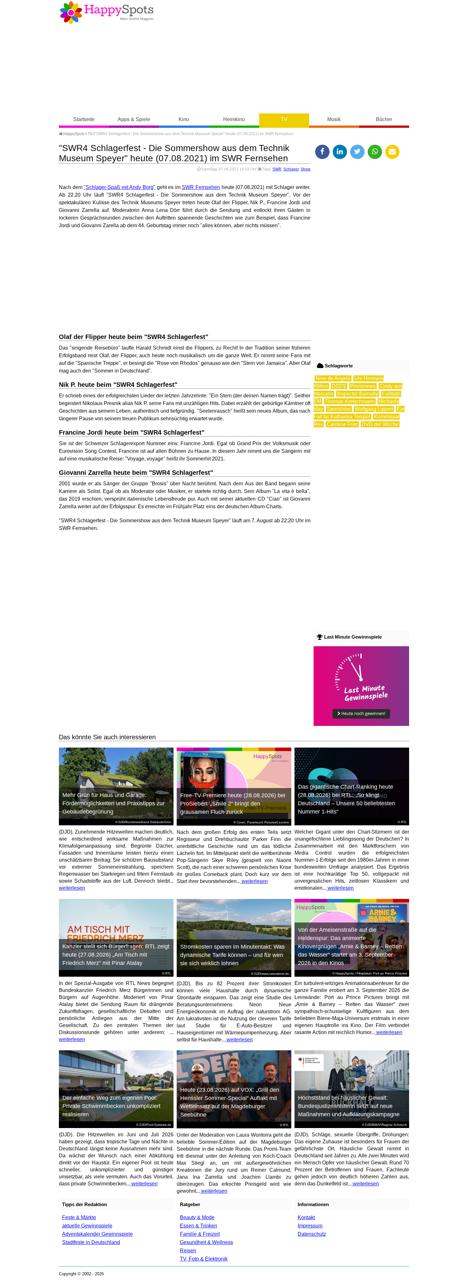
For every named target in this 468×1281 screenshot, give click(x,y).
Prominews (363, 386)
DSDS (339, 386)
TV (284, 119)
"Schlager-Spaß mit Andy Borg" (119, 187)
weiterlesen (72, 888)
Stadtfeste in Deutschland (91, 1242)
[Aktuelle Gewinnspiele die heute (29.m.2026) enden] (361, 724)
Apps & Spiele (134, 119)
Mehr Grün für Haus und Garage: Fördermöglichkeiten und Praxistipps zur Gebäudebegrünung (113, 803)
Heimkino (234, 119)
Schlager (291, 169)
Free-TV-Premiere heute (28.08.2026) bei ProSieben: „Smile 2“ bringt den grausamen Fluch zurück (232, 803)
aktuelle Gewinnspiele (87, 1225)
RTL (404, 822)
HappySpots (73, 134)
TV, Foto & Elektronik (204, 1259)
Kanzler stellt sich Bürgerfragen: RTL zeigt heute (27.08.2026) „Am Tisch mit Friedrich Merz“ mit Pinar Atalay (115, 954)
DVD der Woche (380, 424)
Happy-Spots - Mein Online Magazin (106, 12)
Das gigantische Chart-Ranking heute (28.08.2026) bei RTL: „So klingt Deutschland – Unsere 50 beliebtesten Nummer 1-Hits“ (346, 799)
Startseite (84, 119)
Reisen (188, 1250)
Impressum (310, 1225)
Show (305, 169)
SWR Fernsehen (201, 187)
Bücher (384, 119)
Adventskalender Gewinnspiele (97, 1234)
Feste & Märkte (79, 1217)
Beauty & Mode (197, 1217)
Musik (334, 119)
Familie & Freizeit (200, 1234)
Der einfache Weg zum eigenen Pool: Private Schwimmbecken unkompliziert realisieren (111, 1106)
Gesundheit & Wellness (206, 1242)
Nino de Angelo (333, 378)
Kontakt (306, 1217)
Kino (184, 119)
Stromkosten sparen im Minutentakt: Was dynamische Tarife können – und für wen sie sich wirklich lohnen (232, 955)
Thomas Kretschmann (350, 401)
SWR (277, 169)
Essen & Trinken (198, 1225)
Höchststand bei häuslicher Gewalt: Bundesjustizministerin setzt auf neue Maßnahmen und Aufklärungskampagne (349, 1106)
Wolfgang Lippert (374, 409)
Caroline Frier (342, 424)
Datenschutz (312, 1234)
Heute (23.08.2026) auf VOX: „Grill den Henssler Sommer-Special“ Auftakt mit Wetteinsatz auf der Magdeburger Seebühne (229, 1102)
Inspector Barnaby (357, 393)
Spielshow (339, 409)
